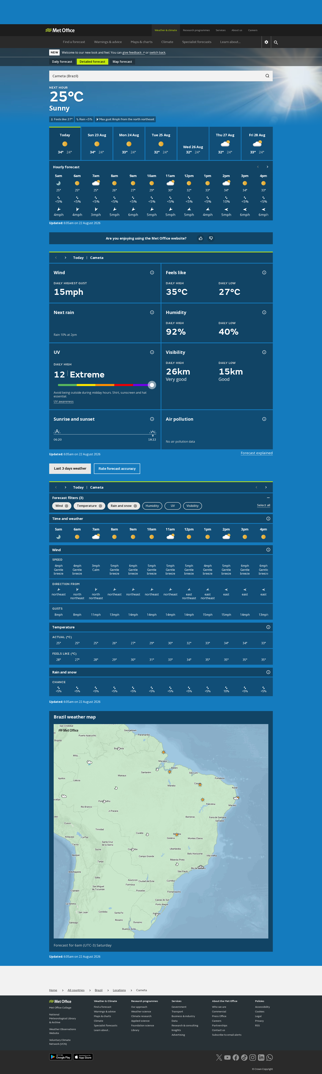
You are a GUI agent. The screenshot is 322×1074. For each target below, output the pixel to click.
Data (175, 1020)
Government (179, 1006)
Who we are (219, 1006)
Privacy (259, 1020)
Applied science (140, 1020)
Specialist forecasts (196, 42)
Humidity (152, 506)
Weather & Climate (105, 1001)
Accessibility (262, 1006)
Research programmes (196, 30)
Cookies (259, 1011)
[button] (118, 748)
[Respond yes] (200, 238)
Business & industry (183, 1016)
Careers (253, 30)
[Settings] (266, 42)
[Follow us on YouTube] (227, 1057)
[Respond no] (211, 238)
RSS (257, 1025)
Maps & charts (141, 42)
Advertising (178, 1034)
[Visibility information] (263, 352)
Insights (176, 1030)
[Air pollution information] (263, 419)
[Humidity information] (263, 312)
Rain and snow (120, 506)
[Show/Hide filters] (268, 497)
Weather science (141, 1011)
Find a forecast (74, 42)
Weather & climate (166, 30)
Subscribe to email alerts (227, 1034)
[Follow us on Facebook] (236, 1057)
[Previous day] (56, 257)
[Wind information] (267, 549)
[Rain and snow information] (267, 672)
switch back (157, 52)
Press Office (219, 1016)
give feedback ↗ (133, 52)
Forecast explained (257, 452)
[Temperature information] (267, 627)
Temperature (85, 506)
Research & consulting (185, 1025)
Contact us (218, 1030)
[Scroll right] (267, 166)
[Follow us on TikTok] (244, 1057)
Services (221, 30)
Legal (258, 1016)
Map (122, 62)
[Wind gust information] (151, 272)
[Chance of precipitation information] (151, 312)
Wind (57, 506)
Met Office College (60, 1007)
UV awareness (64, 401)
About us (237, 30)
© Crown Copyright (262, 1069)
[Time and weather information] (267, 518)
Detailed (92, 62)
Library (135, 1030)
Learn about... (230, 42)
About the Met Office (224, 1001)
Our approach (139, 1006)
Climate (167, 42)
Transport (177, 1011)
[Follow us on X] (219, 1057)
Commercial (219, 1011)
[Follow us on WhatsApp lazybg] (269, 1057)
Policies (259, 1001)
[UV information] (151, 352)
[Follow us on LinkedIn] (261, 1057)
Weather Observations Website (62, 1031)
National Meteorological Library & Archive (62, 1018)
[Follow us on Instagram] (252, 1057)
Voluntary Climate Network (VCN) (60, 1042)
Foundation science (142, 1025)
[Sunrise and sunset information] (151, 419)
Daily (62, 62)
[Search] (265, 75)
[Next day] (65, 257)
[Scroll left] (258, 166)
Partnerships (219, 1025)
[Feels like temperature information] (263, 272)
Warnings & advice (108, 42)
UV (173, 506)
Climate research (141, 1016)
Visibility (193, 506)
